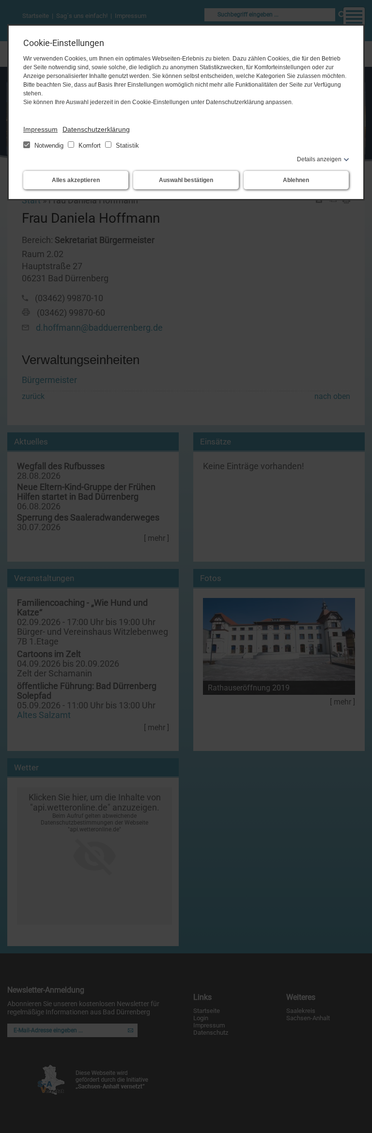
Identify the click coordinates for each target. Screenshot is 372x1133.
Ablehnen (296, 180)
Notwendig (48, 145)
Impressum (40, 129)
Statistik (126, 145)
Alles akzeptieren (76, 180)
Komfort (90, 145)
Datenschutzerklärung (96, 129)
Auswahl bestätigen (186, 180)
